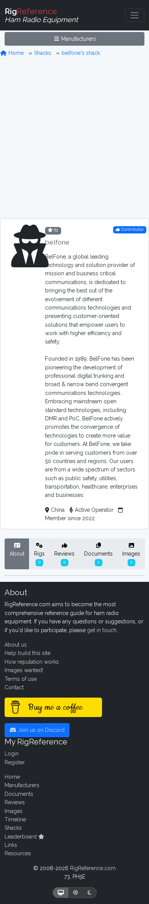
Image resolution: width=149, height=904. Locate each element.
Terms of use (21, 679)
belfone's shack (81, 53)
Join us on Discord (40, 730)
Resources (18, 853)
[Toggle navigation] (134, 15)
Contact (14, 687)
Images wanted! (24, 670)
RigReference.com (93, 868)
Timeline (15, 819)
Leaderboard (21, 837)
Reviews (64, 557)
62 (55, 230)
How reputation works (32, 662)
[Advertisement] (74, 138)
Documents (98, 557)
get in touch (102, 630)
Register (15, 762)
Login (12, 754)
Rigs (39, 557)
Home (15, 53)
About (17, 554)
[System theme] (60, 893)
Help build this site (27, 653)
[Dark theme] (89, 893)
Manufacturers (78, 39)
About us (16, 645)
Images (131, 557)
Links (11, 845)
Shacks (42, 53)
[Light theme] (75, 893)
